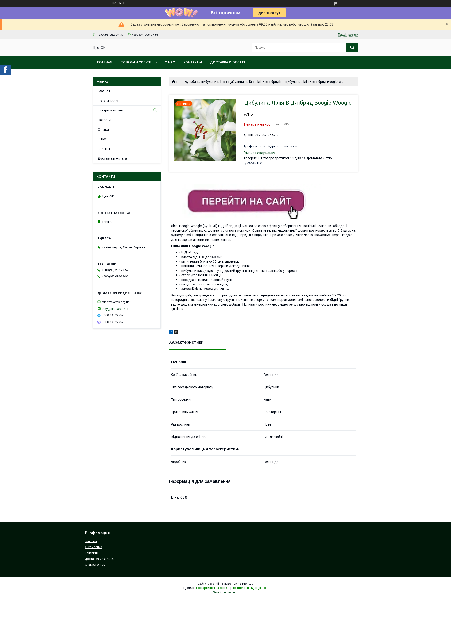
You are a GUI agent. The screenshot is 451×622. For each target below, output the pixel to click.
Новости (104, 120)
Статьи (103, 129)
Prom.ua (247, 583)
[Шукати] (352, 47)
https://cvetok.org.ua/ (116, 302)
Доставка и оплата (228, 62)
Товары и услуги (136, 62)
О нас (170, 62)
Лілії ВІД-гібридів (268, 82)
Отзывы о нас (95, 564)
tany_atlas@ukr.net (115, 308)
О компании (93, 547)
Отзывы (104, 149)
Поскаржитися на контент (213, 588)
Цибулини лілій (240, 82)
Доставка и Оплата (99, 559)
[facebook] (171, 332)
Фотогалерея (108, 101)
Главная (104, 62)
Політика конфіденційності (250, 588)
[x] (176, 332)
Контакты (192, 62)
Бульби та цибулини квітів (205, 82)
